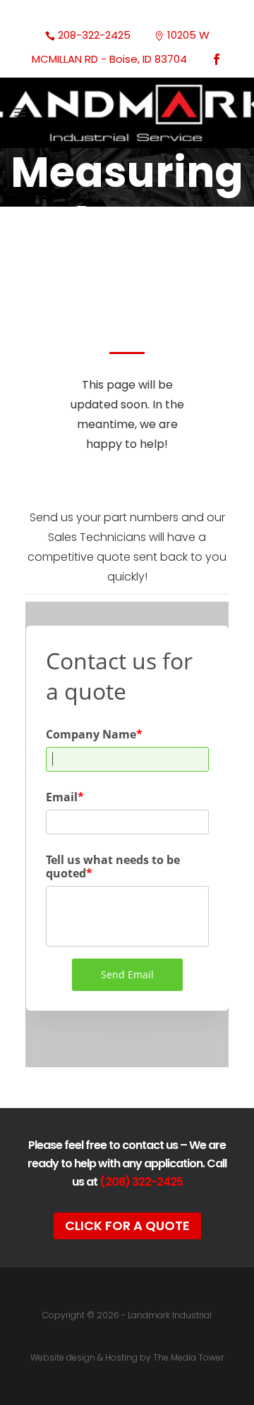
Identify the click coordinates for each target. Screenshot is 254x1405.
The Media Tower (188, 1357)
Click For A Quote (127, 1225)
